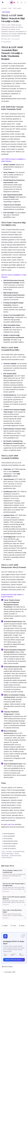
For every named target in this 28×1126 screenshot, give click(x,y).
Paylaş (22, 925)
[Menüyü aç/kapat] (25, 2)
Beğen (6, 925)
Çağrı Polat (10, 824)
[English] (11, 2)
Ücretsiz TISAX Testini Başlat (13, 959)
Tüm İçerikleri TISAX (9, 972)
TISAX (9, 8)
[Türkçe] (14, 2)
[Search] (17, 2)
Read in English (8, 966)
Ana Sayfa (3, 8)
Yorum (14, 925)
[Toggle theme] (21, 2)
